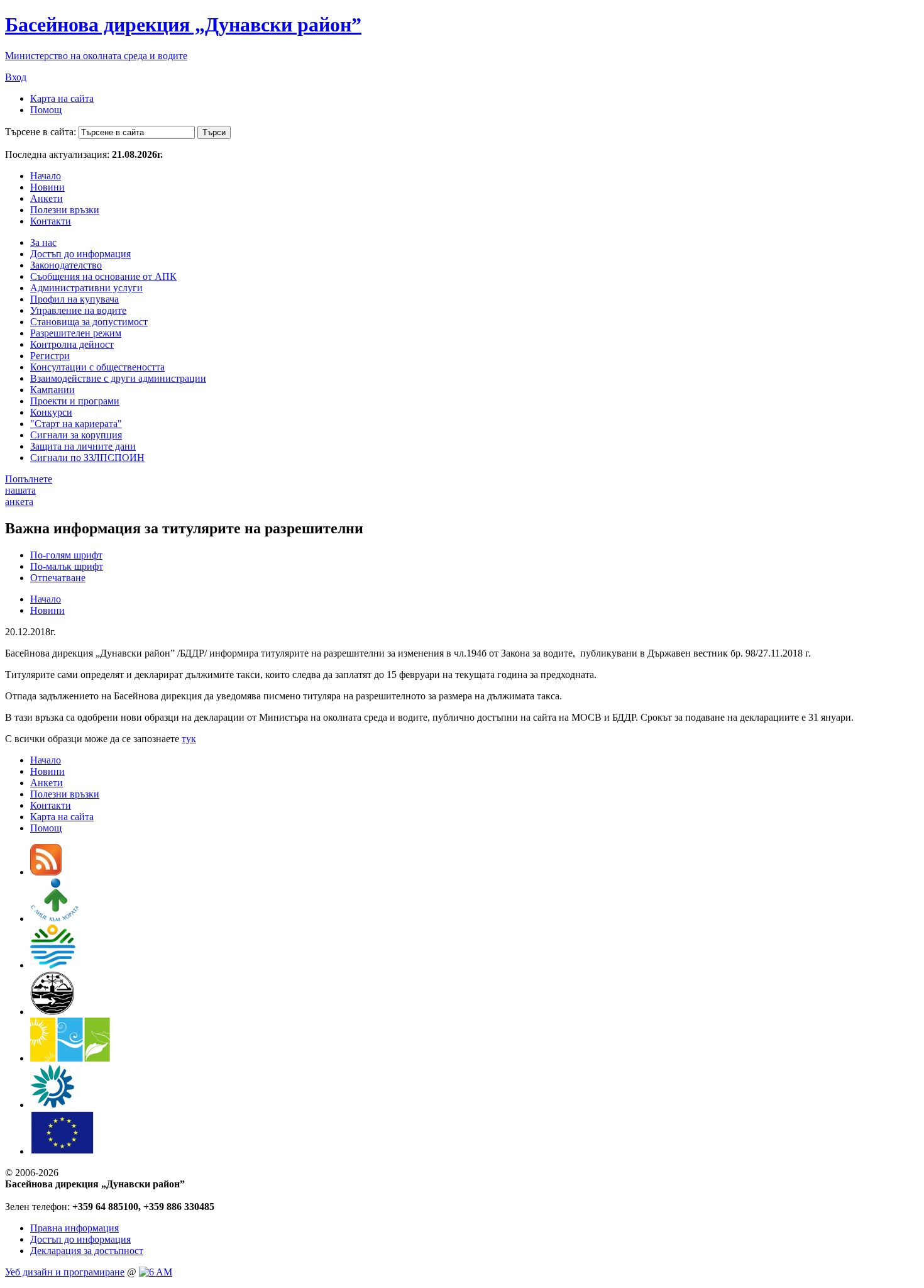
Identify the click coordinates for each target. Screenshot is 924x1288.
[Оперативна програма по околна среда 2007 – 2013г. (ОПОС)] (70, 1058)
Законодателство (66, 265)
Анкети (46, 198)
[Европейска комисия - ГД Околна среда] (62, 1151)
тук (189, 738)
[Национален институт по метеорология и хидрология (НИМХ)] (52, 1011)
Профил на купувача (74, 299)
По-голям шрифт (66, 555)
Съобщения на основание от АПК (103, 276)
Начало (45, 175)
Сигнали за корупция (76, 435)
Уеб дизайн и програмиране (64, 1272)
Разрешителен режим (75, 333)
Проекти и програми (74, 401)
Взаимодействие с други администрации (118, 378)
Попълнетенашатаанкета (28, 490)
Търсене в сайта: (40, 131)
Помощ (46, 109)
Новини (47, 187)
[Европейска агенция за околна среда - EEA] (52, 1104)
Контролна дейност (72, 344)
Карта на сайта (62, 98)
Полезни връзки (64, 209)
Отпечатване (57, 577)
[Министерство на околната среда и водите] (52, 965)
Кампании (52, 389)
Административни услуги (86, 287)
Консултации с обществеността (97, 367)
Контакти (50, 221)
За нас (43, 242)
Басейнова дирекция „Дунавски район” (183, 24)
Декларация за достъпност (86, 1250)
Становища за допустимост (89, 321)
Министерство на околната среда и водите (96, 55)
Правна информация (74, 1228)
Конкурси (51, 412)
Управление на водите (78, 310)
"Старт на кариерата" (76, 423)
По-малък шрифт (66, 566)
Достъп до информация (80, 253)
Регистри (50, 355)
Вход (15, 77)
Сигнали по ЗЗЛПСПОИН (87, 457)
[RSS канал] (46, 872)
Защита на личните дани (83, 446)
